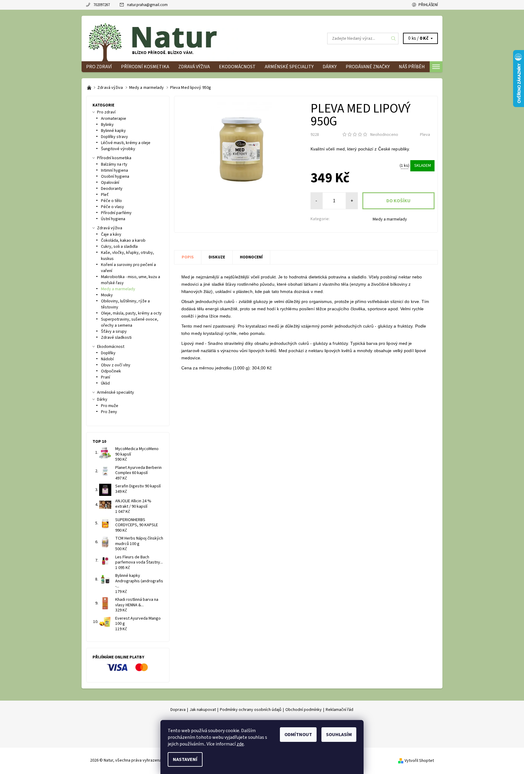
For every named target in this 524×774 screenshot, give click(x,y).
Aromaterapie (113, 119)
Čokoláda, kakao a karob (123, 240)
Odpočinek (111, 371)
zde (240, 744)
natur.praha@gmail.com (147, 5)
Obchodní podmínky (303, 710)
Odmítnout (298, 734)
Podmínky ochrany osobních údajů (250, 710)
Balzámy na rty (114, 164)
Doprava (178, 710)
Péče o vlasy (112, 207)
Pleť (105, 195)
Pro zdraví (99, 66)
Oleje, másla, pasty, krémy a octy (131, 313)
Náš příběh (412, 66)
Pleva (425, 135)
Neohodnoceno (384, 135)
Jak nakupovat (203, 710)
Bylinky (107, 125)
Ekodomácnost (237, 66)
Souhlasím (339, 734)
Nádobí (107, 359)
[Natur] (162, 38)
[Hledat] (393, 38)
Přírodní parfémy (116, 213)
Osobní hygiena (115, 176)
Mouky (107, 295)
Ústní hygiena (113, 219)
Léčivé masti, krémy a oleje (125, 143)
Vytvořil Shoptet (419, 761)
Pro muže (109, 406)
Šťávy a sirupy (114, 331)
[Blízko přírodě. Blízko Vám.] (89, 88)
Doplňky (108, 353)
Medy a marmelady (390, 219)
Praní (105, 377)
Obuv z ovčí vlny (115, 365)
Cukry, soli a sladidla (119, 247)
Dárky (330, 66)
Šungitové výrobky (118, 149)
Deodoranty (112, 189)
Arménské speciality (289, 66)
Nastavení (185, 759)
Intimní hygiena (114, 170)
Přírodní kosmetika (145, 66)
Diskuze (217, 257)
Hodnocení (251, 257)
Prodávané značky (368, 66)
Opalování (110, 183)
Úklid (105, 383)
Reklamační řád (339, 710)
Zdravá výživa (194, 66)
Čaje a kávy (111, 234)
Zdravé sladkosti (116, 338)
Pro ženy (109, 412)
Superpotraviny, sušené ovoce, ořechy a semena (129, 322)
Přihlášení (428, 5)
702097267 (101, 5)
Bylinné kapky (113, 131)
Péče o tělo (111, 201)
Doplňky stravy (114, 137)
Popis (188, 257)
